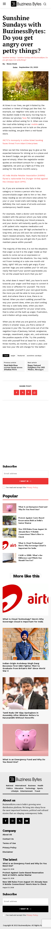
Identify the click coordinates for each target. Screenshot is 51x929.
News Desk (12, 64)
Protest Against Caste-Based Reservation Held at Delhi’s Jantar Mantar (31, 520)
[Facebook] (16, 392)
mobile (34, 124)
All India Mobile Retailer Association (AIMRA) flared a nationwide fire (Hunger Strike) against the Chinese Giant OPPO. (25, 178)
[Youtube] (27, 821)
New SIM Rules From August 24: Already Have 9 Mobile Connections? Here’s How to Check (32, 533)
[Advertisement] (25, 430)
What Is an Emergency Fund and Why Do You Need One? (32, 508)
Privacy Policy (32, 487)
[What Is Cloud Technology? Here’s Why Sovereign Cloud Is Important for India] (9, 545)
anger (13, 356)
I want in (24, 481)
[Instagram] (12, 821)
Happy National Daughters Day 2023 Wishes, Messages (36, 367)
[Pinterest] (28, 392)
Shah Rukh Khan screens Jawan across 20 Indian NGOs (13, 367)
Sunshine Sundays (9, 57)
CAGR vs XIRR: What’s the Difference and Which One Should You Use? (30, 558)
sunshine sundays (34, 356)
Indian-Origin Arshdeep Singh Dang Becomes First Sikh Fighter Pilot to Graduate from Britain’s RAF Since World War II (24, 667)
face (24, 118)
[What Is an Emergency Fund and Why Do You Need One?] (9, 508)
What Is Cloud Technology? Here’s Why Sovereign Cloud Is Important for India (32, 545)
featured (21, 356)
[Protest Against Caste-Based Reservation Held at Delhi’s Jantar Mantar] (9, 520)
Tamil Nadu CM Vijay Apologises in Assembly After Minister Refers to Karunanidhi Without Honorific (21, 715)
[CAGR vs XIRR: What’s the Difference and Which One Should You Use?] (9, 558)
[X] (22, 392)
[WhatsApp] (34, 392)
